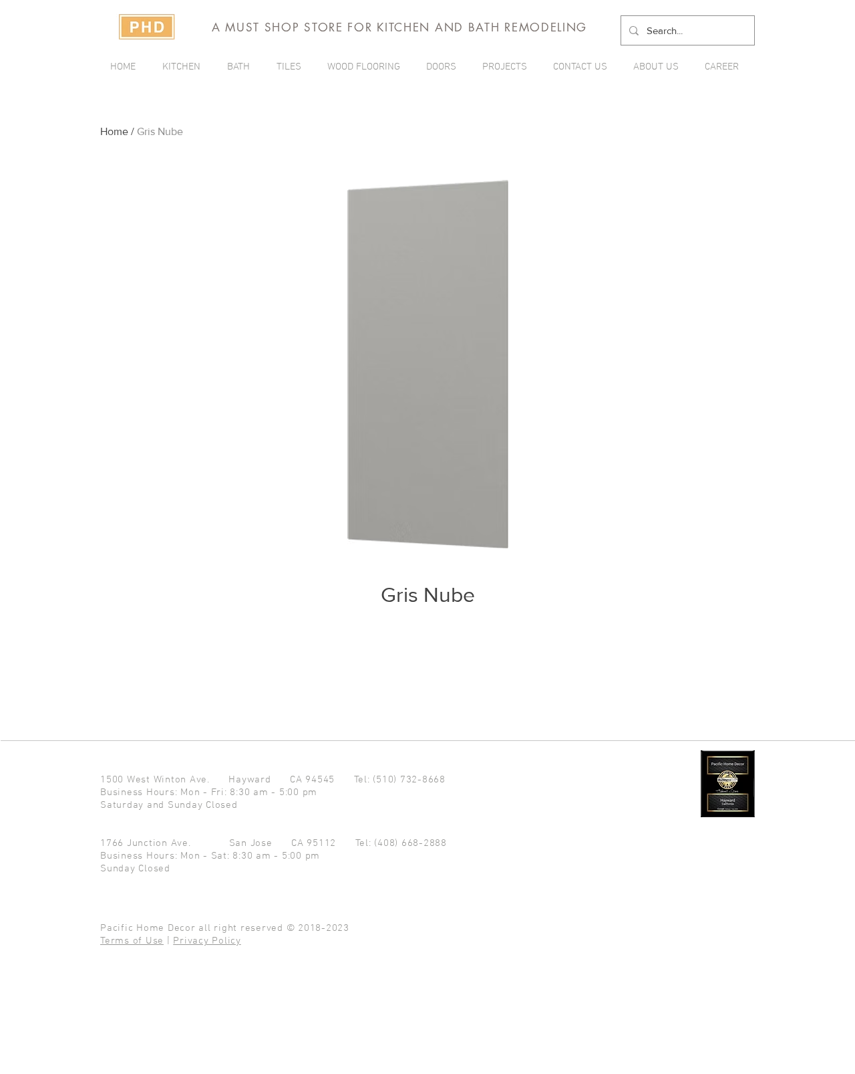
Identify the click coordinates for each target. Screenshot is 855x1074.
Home (114, 131)
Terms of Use (132, 941)
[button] (507, 67)
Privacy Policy (207, 941)
